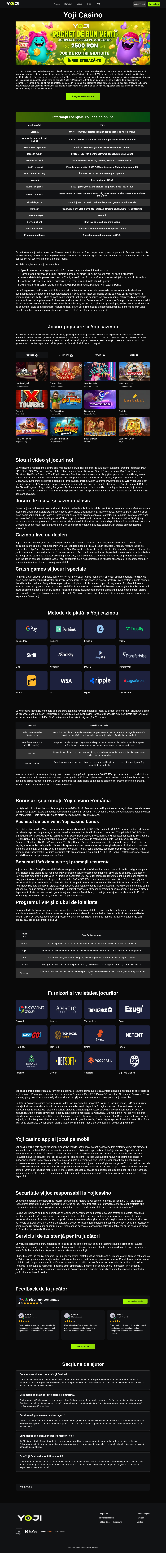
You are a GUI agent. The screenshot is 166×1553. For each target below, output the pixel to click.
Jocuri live (64, 355)
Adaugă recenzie (135, 1301)
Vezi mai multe (83, 1346)
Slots (132, 355)
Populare (30, 355)
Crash (98, 355)
